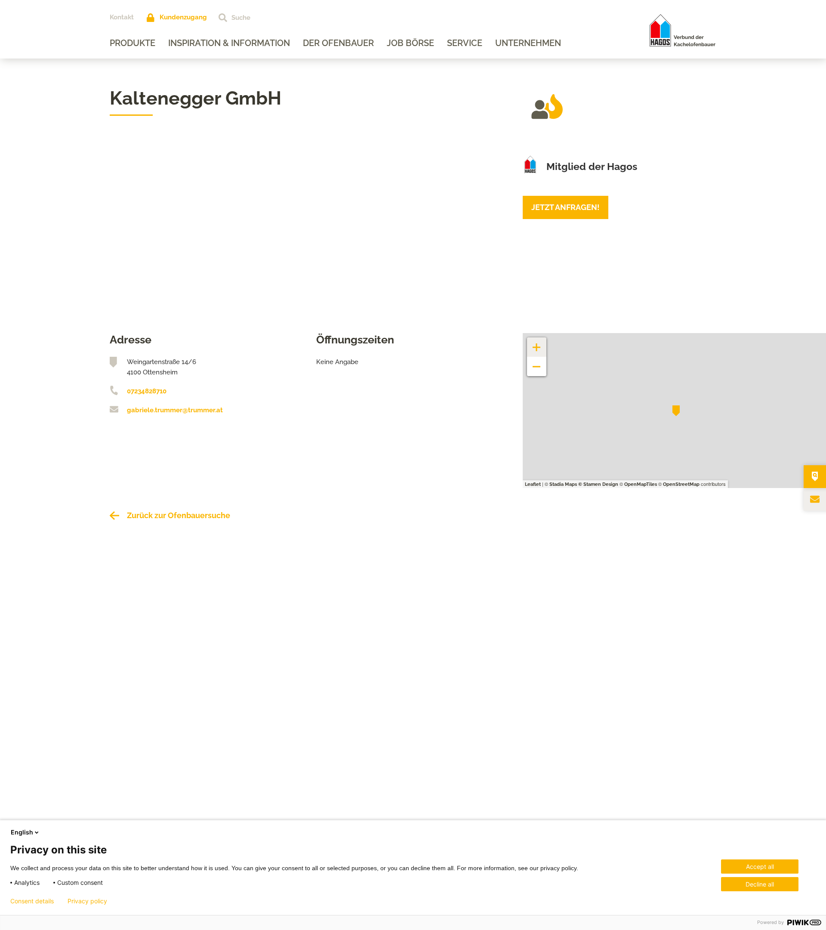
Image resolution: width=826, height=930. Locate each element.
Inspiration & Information (229, 43)
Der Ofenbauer (338, 43)
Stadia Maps (563, 484)
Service (464, 43)
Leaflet (533, 484)
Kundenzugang (183, 17)
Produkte (132, 43)
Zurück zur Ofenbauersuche (178, 515)
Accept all (760, 866)
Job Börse (410, 43)
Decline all (760, 884)
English (22, 832)
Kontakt (122, 17)
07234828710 (146, 391)
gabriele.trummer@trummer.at (175, 410)
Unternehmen (528, 43)
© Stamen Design (598, 484)
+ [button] (537, 342)
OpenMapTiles (640, 484)
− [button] (537, 362)
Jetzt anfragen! (565, 207)
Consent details (32, 901)
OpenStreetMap (681, 484)
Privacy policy (87, 901)
